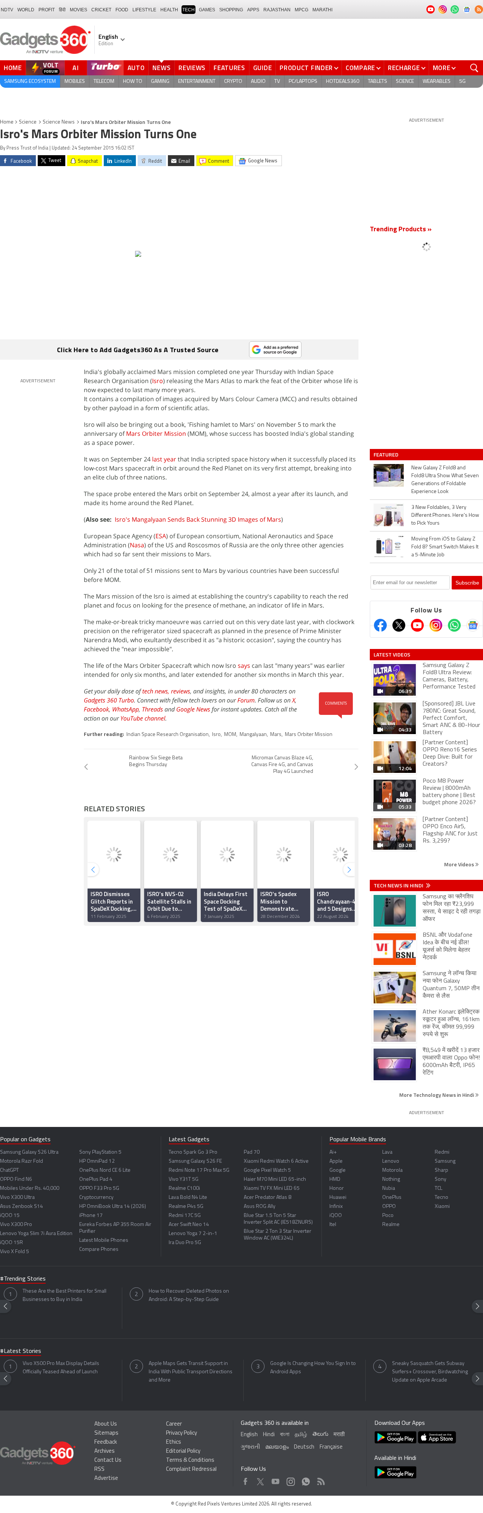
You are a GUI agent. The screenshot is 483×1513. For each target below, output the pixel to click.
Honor (336, 1188)
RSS (99, 1469)
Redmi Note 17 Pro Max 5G (199, 1170)
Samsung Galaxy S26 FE (195, 1161)
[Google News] (472, 625)
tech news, (156, 691)
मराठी (339, 1435)
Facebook (96, 709)
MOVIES (78, 9)
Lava (387, 1152)
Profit (46, 9)
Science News (59, 122)
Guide (262, 68)
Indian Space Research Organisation (167, 734)
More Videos (459, 864)
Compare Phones (98, 1249)
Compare (360, 68)
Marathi (322, 9)
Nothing (391, 1179)
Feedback (105, 1442)
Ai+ (333, 1152)
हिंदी (62, 9)
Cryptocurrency (96, 1197)
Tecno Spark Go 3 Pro (193, 1152)
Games (207, 9)
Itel (332, 1224)
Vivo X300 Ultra (17, 1197)
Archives (104, 1451)
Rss (320, 1479)
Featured (387, 454)
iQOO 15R (11, 1243)
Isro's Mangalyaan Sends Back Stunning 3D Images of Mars (198, 519)
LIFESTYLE (144, 9)
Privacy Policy (181, 1433)
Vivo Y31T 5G (183, 1179)
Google (337, 1170)
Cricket (101, 9)
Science (405, 81)
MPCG (301, 9)
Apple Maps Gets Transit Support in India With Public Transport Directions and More (190, 1372)
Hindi (269, 1435)
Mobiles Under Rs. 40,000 (29, 1188)
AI (75, 68)
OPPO (389, 1206)
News (161, 68)
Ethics (173, 1442)
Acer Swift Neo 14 (189, 1224)
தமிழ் (301, 1435)
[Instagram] (435, 625)
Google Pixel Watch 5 (267, 1170)
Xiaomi (442, 1206)
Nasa (137, 545)
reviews (180, 691)
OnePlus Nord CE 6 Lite (105, 1170)
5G (462, 81)
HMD (334, 1179)
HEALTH (169, 9)
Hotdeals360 (342, 81)
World (25, 9)
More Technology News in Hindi (437, 1095)
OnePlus (391, 1197)
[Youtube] (417, 625)
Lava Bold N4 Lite (188, 1197)
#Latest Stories (20, 1351)
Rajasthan (277, 9)
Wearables (437, 81)
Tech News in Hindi (399, 885)
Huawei (337, 1197)
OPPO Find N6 (16, 1179)
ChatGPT (9, 1170)
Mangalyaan (253, 734)
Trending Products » (401, 229)
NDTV (7, 9)
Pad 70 (252, 1152)
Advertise (106, 1478)
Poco (388, 1215)
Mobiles (75, 81)
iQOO (335, 1215)
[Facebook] (380, 625)
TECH (188, 9)
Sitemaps (106, 1433)
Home (13, 68)
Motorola (392, 1170)
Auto (136, 68)
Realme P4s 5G (186, 1206)
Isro (157, 381)
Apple (336, 1161)
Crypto (233, 81)
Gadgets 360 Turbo (109, 700)
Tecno (441, 1197)
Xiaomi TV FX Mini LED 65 (272, 1188)
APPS (253, 9)
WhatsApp (125, 709)
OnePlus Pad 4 (95, 1179)
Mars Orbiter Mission (156, 433)
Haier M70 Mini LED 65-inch (275, 1179)
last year (164, 459)
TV (277, 81)
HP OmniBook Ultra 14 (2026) (112, 1206)
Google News (193, 709)
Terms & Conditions (190, 1460)
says (244, 665)
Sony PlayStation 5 (100, 1152)
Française (331, 1447)
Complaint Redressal (191, 1469)
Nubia (388, 1188)
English (249, 1435)
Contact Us (108, 1460)
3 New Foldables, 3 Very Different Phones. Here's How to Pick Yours (445, 515)
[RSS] (479, 9)
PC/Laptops (303, 81)
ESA (160, 536)
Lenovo (390, 1161)
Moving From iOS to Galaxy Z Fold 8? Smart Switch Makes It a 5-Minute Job (444, 547)
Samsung (445, 1161)
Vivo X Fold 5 (14, 1252)
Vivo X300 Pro (16, 1224)
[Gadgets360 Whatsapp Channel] (454, 625)
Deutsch (304, 1447)
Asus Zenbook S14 (21, 1206)
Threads (152, 709)
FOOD (121, 9)
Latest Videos (392, 654)
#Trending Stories (23, 1279)
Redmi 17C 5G (185, 1215)
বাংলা (284, 1435)
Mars (275, 734)
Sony (440, 1179)
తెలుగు (320, 1434)
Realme (391, 1224)
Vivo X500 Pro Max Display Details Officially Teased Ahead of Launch (61, 1368)
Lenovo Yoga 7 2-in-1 (193, 1234)
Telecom (104, 81)
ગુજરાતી (250, 1447)
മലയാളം (277, 1447)
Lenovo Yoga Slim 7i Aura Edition (36, 1234)
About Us (105, 1424)
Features (229, 68)
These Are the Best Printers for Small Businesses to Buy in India (64, 1295)
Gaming (160, 81)
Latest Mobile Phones (103, 1240)
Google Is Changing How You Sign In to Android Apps (313, 1368)
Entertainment (196, 81)
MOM (230, 734)
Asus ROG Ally (259, 1206)
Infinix (336, 1206)
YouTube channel (142, 718)
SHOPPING (231, 9)
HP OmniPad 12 (97, 1161)
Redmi (442, 1152)
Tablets (377, 81)
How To (132, 81)
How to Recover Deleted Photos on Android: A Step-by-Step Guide (189, 1295)
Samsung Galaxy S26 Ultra (29, 1152)
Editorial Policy (183, 1451)
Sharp (441, 1170)
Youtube (275, 1479)
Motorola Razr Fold (21, 1161)
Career (174, 1424)
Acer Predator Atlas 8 (267, 1197)
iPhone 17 (91, 1215)
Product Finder (306, 68)
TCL (438, 1188)
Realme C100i (184, 1188)
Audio (258, 81)
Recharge (404, 68)
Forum (246, 700)
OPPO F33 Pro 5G (99, 1188)
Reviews (192, 68)
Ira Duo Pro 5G (185, 1243)
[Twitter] (398, 625)
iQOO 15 (10, 1215)
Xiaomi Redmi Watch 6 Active (276, 1161)
